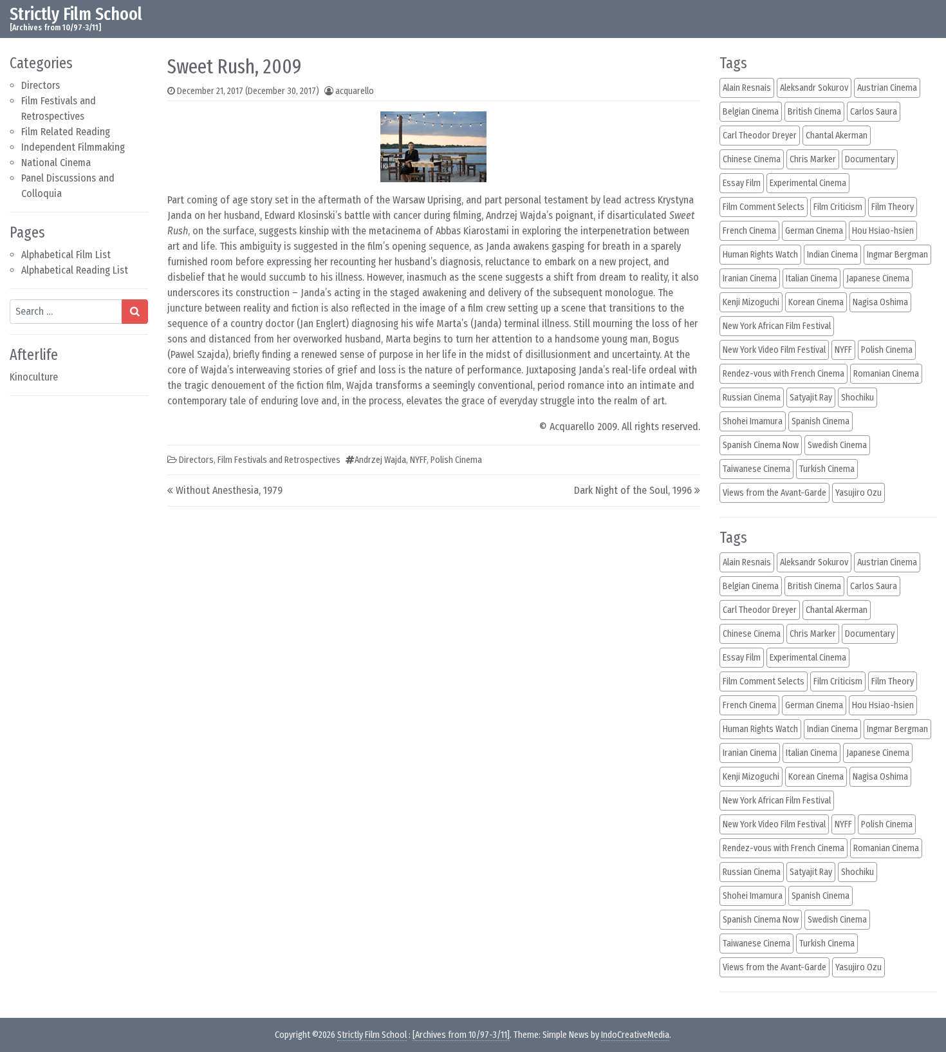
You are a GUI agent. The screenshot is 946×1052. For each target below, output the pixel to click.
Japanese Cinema (877, 278)
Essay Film (742, 183)
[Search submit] (135, 311)
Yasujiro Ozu (858, 492)
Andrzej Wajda (380, 460)
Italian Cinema (811, 278)
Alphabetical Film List (66, 255)
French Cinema (749, 230)
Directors (40, 85)
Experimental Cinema (808, 183)
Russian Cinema (752, 397)
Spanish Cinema (820, 421)
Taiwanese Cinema (756, 469)
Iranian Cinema (750, 278)
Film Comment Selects (763, 207)
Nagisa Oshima (880, 302)
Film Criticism (837, 207)
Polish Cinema (456, 460)
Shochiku (857, 397)
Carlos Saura (873, 111)
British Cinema (814, 111)
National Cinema (56, 162)
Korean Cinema (816, 302)
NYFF (418, 460)
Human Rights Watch (760, 254)
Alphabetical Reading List (74, 270)
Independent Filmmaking (73, 147)
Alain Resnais (747, 87)
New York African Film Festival (777, 326)
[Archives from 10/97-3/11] (461, 1034)
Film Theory (892, 207)
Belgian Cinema (751, 111)
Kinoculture (34, 377)
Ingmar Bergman (897, 254)
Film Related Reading (65, 132)
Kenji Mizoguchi (751, 302)
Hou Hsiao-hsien (883, 230)
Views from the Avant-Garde (774, 492)
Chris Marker (813, 159)
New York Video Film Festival (774, 349)
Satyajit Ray (811, 397)
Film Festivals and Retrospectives (279, 460)
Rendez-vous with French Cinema (783, 373)
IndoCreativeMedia (635, 1034)
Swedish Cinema (837, 445)
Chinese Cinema (752, 159)
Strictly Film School (76, 13)
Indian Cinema (832, 254)
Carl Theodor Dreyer (760, 135)
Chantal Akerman (836, 135)
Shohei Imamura (753, 421)
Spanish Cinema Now (761, 445)
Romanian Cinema (886, 373)
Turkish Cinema (827, 469)
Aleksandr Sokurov (814, 87)
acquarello (354, 91)
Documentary (870, 159)
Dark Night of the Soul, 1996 (633, 490)
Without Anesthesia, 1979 (229, 490)
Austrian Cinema (887, 87)
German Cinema (814, 230)
